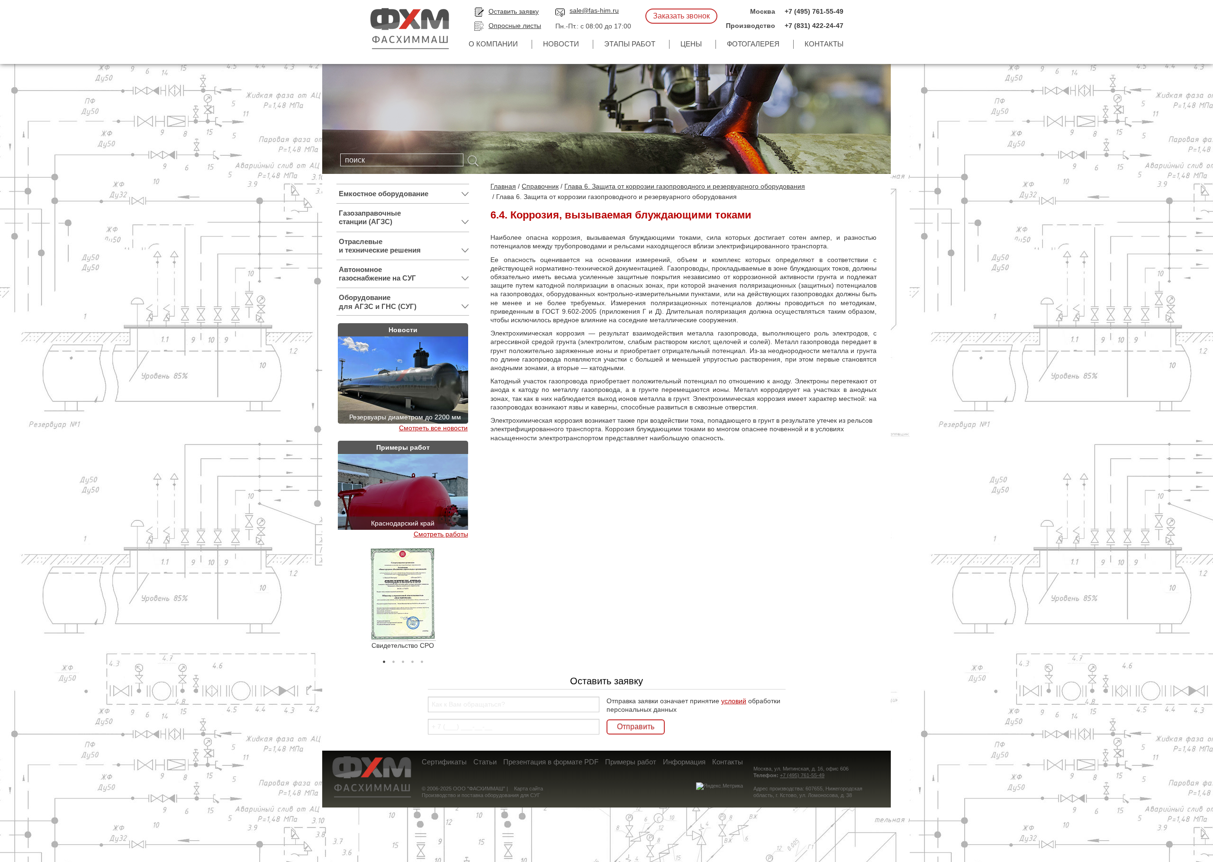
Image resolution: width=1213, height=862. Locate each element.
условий (733, 701)
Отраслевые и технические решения (380, 245)
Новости (561, 44)
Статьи (485, 762)
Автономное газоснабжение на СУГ (377, 273)
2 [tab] (393, 659)
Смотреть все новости (433, 428)
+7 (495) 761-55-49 (814, 11)
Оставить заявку (514, 11)
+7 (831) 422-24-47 (814, 25)
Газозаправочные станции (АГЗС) (370, 217)
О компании (493, 44)
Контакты (824, 44)
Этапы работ (629, 44)
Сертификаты (444, 762)
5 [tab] (421, 659)
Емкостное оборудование (383, 194)
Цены (691, 44)
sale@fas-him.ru (594, 10)
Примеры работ (630, 762)
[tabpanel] (402, 598)
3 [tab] (402, 659)
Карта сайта (528, 788)
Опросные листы (515, 25)
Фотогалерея (753, 44)
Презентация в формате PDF (550, 762)
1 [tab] (383, 659)
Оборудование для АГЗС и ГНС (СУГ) (377, 301)
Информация (684, 762)
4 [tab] (412, 659)
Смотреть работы (441, 534)
